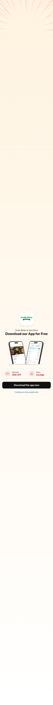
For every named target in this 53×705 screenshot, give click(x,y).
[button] (26, 385)
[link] (26, 392)
